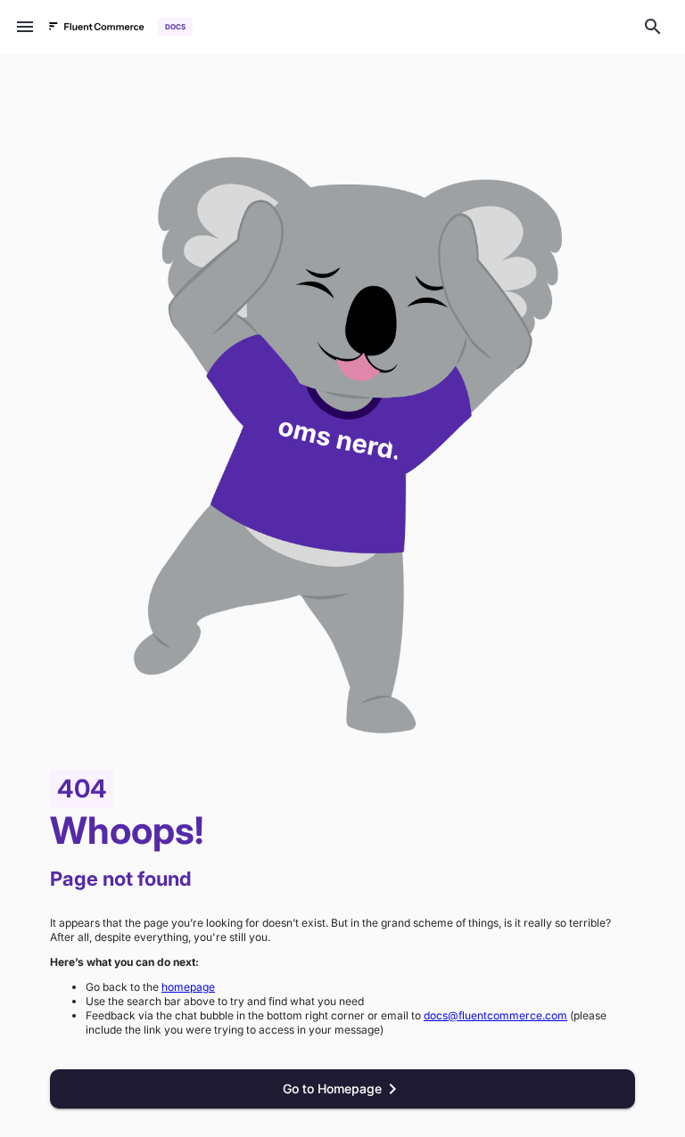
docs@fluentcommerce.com (495, 1015)
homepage (188, 987)
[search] (653, 27)
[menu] (25, 27)
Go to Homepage (332, 1088)
